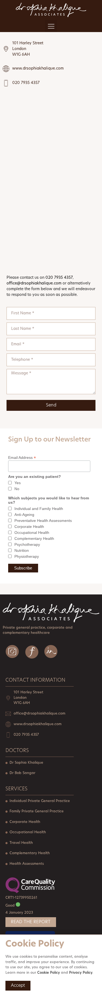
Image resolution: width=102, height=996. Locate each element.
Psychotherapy (27, 544)
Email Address (22, 457)
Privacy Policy (80, 973)
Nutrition (21, 550)
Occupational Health (31, 532)
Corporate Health (29, 526)
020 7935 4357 (59, 278)
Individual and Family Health (38, 508)
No (16, 489)
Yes (17, 483)
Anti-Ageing (24, 514)
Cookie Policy (48, 973)
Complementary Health (34, 538)
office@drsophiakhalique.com (34, 283)
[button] (51, 26)
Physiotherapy (26, 556)
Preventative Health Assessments (43, 520)
